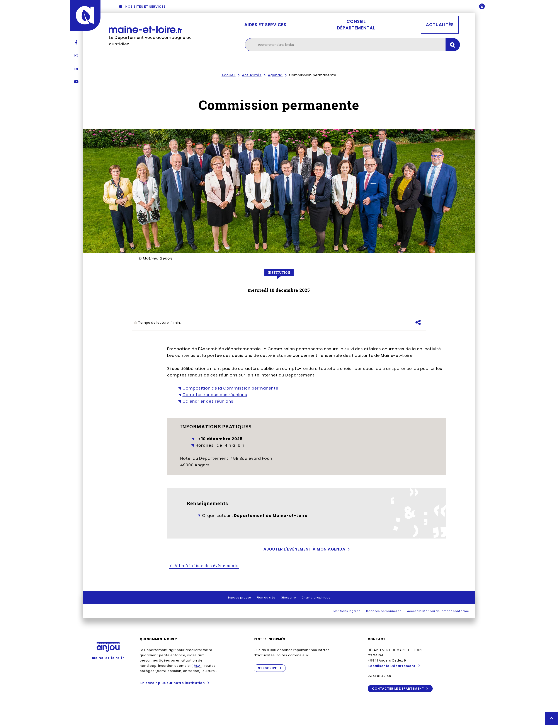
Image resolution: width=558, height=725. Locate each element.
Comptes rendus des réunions (214, 394)
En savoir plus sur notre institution (172, 683)
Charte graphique (316, 597)
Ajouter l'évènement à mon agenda (304, 549)
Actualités (440, 25)
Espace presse (239, 597)
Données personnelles (383, 611)
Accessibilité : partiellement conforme (438, 611)
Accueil (228, 75)
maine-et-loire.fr (108, 658)
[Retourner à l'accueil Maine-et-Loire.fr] (154, 29)
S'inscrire (267, 668)
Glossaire (288, 597)
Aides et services (265, 25)
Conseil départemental (356, 24)
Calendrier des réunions (207, 401)
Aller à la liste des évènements (206, 565)
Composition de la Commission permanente (230, 388)
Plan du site (266, 597)
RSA (197, 665)
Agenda (275, 75)
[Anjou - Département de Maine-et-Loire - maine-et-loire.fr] (85, 15)
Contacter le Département (398, 688)
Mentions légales (347, 611)
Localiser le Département (392, 666)
